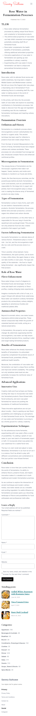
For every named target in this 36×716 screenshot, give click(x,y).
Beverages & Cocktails (10, 633)
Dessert (5, 650)
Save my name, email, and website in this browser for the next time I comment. (17, 573)
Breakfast (6, 636)
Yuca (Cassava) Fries (20, 602)
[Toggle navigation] (31, 4)
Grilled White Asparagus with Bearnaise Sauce (22, 592)
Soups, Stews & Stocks (10, 666)
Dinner (5, 653)
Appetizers (7, 630)
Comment (5, 515)
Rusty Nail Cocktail (19, 612)
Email (3, 552)
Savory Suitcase (9, 679)
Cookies (5, 646)
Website (4, 562)
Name (4, 542)
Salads (5, 656)
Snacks (5, 663)
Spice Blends (7, 670)
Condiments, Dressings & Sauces (15, 643)
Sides (5, 660)
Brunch (5, 640)
